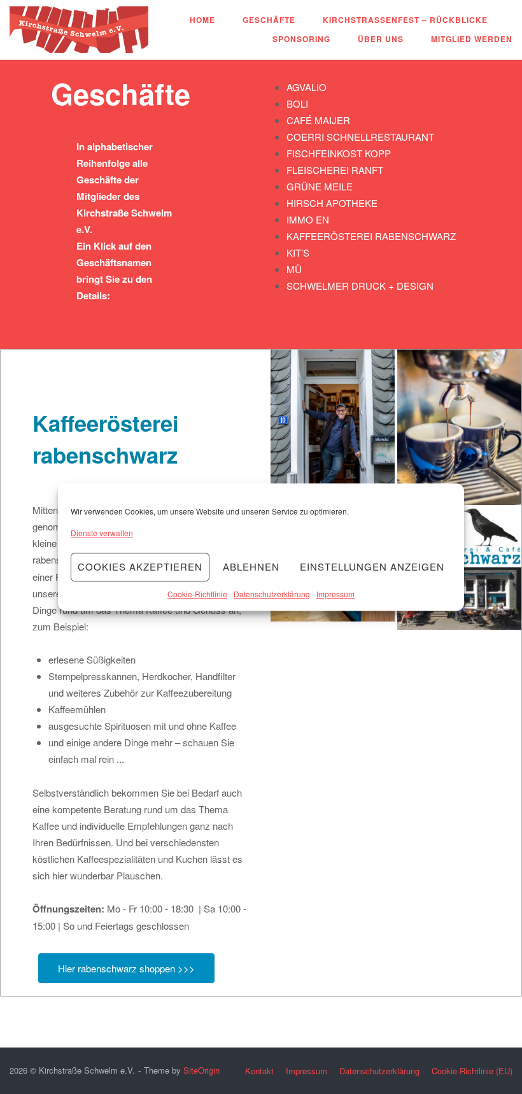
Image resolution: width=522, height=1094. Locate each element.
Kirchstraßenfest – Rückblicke (405, 19)
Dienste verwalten (102, 532)
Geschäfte (269, 19)
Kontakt (259, 1071)
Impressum (335, 593)
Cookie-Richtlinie (197, 593)
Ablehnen (251, 567)
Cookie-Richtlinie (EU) (472, 1071)
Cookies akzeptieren (140, 567)
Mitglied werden (471, 39)
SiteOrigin (201, 1070)
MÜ (294, 269)
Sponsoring (301, 39)
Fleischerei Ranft (334, 169)
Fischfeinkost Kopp (338, 153)
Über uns (381, 39)
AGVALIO (306, 87)
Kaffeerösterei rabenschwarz (371, 236)
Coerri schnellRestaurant (360, 136)
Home (202, 19)
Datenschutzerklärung (272, 593)
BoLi (297, 103)
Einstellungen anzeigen (372, 567)
